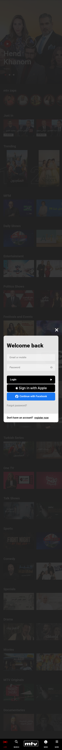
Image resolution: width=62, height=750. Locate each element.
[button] (31, 388)
